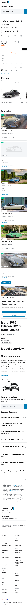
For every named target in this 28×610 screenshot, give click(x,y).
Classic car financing (5, 557)
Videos (3, 580)
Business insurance (5, 555)
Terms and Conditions (7, 526)
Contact (16, 582)
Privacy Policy (22, 525)
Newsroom (17, 580)
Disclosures (20, 602)
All (2, 584)
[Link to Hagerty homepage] (8, 509)
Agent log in (4, 565)
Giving (16, 585)
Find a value (4, 6)
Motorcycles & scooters (6, 548)
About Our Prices (16, 485)
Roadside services (18, 550)
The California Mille (18, 560)
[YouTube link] (10, 512)
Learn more (14, 315)
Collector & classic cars (6, 543)
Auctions (3, 570)
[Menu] (26, 2)
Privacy (16, 592)
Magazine (16, 543)
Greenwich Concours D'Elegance (19, 563)
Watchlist (11, 6)
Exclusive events (18, 545)
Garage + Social (4, 589)
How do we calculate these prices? (9, 73)
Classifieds (4, 572)
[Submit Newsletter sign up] (24, 522)
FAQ (15, 590)
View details (4, 138)
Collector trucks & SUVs (6, 545)
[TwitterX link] (5, 512)
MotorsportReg (4, 592)
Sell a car (3, 574)
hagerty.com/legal (12, 493)
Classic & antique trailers (6, 547)
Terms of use (7, 604)
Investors (16, 583)
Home (16, 571)
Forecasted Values (14, 490)
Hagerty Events (18, 557)
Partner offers (17, 542)
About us (16, 573)
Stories (3, 582)
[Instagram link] (7, 512)
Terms (16, 593)
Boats (3, 552)
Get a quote (14, 311)
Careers (16, 578)
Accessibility (14, 602)
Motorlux (16, 565)
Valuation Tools (13, 2)
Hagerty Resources (5, 590)
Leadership (17, 575)
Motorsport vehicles (5, 550)
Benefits (16, 540)
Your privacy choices (7, 602)
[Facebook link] (2, 512)
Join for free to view (5, 37)
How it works (4, 575)
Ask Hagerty (17, 538)
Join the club (17, 535)
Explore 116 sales (6, 282)
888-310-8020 (17, 552)
